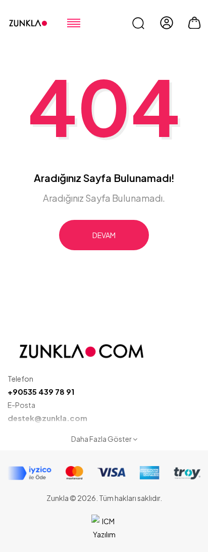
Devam (104, 235)
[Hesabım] (166, 22)
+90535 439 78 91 (41, 391)
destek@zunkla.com (47, 418)
